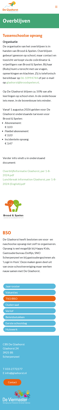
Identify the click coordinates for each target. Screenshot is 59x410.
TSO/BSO (11, 298)
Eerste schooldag (16, 323)
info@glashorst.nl (16, 373)
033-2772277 (14, 368)
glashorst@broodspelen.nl (22, 82)
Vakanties (11, 292)
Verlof (9, 310)
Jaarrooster (12, 286)
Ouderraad (12, 304)
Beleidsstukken (15, 317)
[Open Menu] (56, 7)
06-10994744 (29, 77)
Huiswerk (11, 329)
